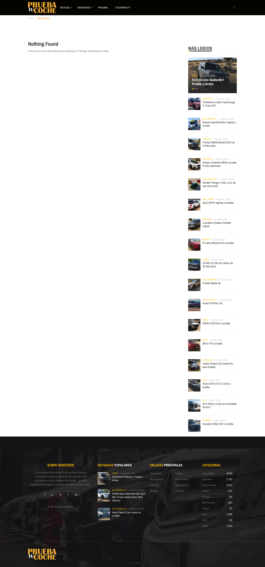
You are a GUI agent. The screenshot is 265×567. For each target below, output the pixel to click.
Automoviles (182, 479)
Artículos (207, 479)
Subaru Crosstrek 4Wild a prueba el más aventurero (219, 164)
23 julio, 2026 (225, 279)
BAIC (205, 340)
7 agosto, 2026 (226, 118)
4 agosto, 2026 (226, 179)
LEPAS (206, 259)
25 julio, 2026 (217, 259)
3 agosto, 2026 (223, 199)
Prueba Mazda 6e (212, 283)
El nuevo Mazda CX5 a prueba (218, 243)
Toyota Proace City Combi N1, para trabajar (218, 365)
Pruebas (103, 7)
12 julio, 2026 (220, 360)
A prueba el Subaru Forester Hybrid (217, 224)
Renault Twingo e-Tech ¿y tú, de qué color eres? (219, 184)
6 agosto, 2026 (221, 159)
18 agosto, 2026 (136, 490)
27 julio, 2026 (218, 239)
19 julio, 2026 (216, 320)
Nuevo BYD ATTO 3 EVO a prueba (216, 385)
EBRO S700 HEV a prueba (216, 323)
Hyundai (207, 420)
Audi (204, 514)
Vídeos (178, 473)
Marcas (154, 491)
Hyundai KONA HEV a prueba (218, 424)
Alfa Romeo (208, 503)
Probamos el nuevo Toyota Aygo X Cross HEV (219, 103)
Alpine (205, 508)
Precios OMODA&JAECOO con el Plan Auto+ (219, 144)
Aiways (206, 497)
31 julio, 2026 (220, 219)
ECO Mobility (122, 7)
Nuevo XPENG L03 (212, 303)
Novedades (83, 7)
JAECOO (207, 139)
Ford (195, 75)
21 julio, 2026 (225, 299)
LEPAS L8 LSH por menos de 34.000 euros (218, 264)
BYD (205, 380)
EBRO (205, 320)
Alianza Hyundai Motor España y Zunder (219, 124)
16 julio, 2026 (216, 340)
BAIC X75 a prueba (212, 343)
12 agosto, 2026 (222, 98)
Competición (182, 485)
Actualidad (156, 473)
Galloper (208, 199)
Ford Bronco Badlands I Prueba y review (208, 82)
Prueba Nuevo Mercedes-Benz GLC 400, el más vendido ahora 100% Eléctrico (128, 497)
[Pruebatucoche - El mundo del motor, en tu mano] (42, 7)
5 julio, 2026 (219, 420)
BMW (205, 526)
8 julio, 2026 (215, 400)
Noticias (65, 7)
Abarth (205, 491)
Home (31, 18)
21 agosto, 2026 (208, 75)
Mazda (206, 239)
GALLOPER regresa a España (218, 203)
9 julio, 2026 (215, 380)
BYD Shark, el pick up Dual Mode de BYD (220, 405)
